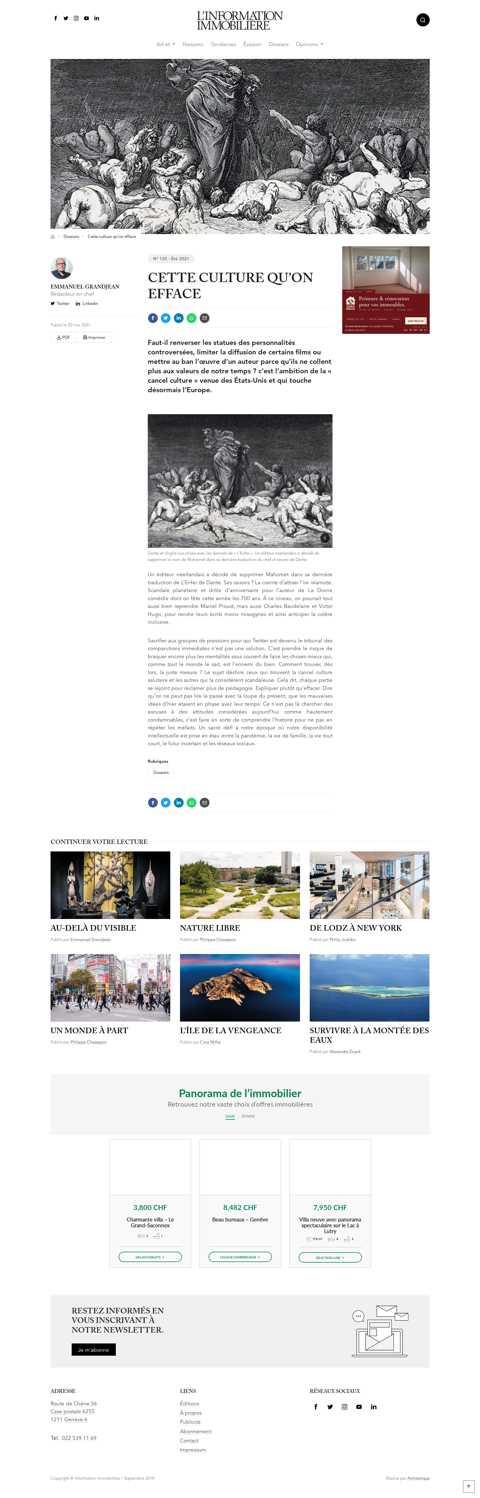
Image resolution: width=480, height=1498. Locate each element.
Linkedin (90, 304)
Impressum (193, 1450)
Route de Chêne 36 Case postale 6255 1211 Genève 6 (74, 1412)
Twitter (63, 304)
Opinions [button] (307, 45)
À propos (191, 1413)
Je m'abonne (93, 1350)
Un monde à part (89, 1031)
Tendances (223, 45)
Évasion (252, 45)
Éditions (189, 1404)
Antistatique (419, 1479)
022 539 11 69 (79, 1438)
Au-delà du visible (93, 929)
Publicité (190, 1422)
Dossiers (279, 45)
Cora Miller (210, 1042)
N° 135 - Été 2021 (171, 259)
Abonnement (195, 1432)
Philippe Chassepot (218, 940)
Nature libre (210, 929)
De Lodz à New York (356, 929)
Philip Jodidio (343, 940)
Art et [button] (164, 45)
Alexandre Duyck (345, 1052)
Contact (189, 1441)
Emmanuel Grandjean (91, 940)
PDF (65, 338)
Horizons (192, 45)
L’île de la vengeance (231, 1031)
